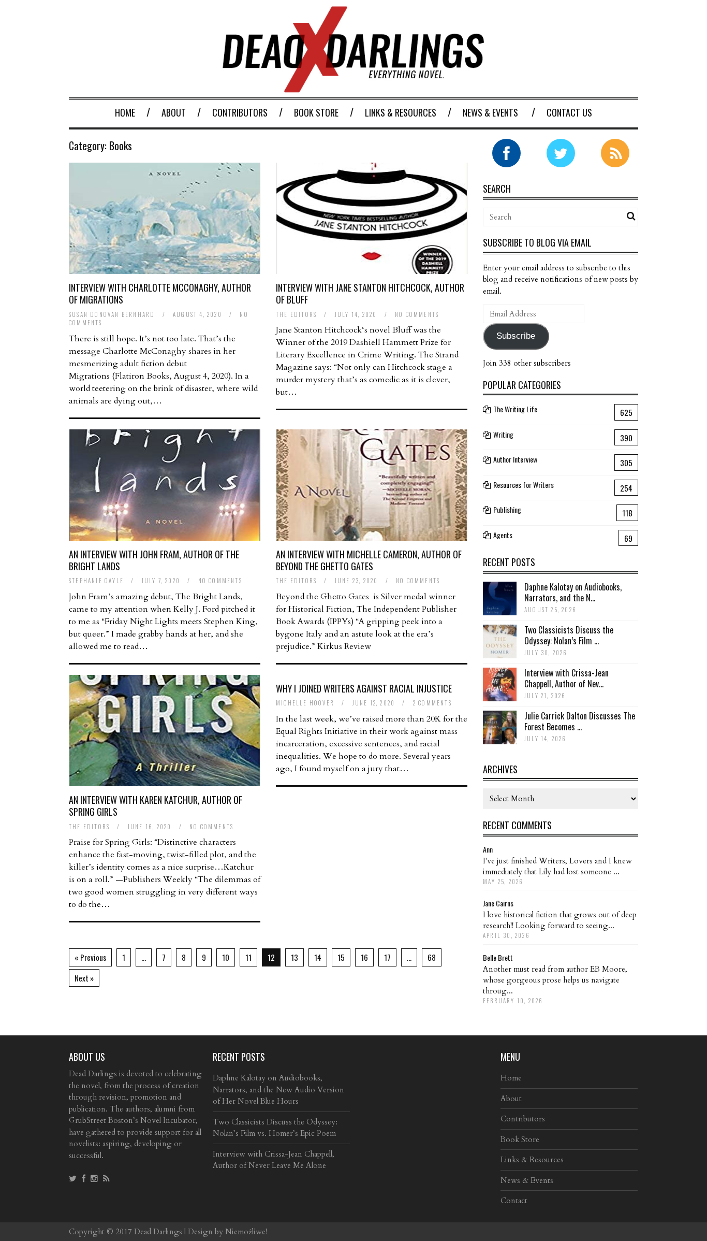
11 (248, 957)
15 (341, 957)
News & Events (490, 112)
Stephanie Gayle (96, 580)
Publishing (507, 509)
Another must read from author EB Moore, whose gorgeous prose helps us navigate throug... (555, 980)
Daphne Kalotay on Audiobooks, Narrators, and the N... (573, 592)
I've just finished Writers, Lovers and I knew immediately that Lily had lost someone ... (557, 866)
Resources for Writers (523, 484)
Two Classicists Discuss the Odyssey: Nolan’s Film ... (568, 635)
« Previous (90, 957)
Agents (502, 534)
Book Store (316, 112)
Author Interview (515, 459)
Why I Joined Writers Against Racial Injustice (364, 688)
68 (432, 957)
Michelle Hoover (305, 703)
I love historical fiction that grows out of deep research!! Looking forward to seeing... (560, 920)
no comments (417, 314)
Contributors (240, 112)
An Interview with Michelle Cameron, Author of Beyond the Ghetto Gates (369, 560)
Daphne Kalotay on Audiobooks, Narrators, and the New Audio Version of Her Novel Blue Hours (278, 1089)
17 (387, 957)
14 (317, 957)
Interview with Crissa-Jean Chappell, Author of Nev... (566, 678)
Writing (503, 434)
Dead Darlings (158, 1231)
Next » (84, 978)
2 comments (432, 703)
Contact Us (569, 112)
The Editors (296, 314)
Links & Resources (400, 112)
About (173, 112)
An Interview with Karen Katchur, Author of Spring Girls (155, 805)
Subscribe (515, 336)
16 (364, 957)
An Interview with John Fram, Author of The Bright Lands (154, 560)
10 (225, 957)
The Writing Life (515, 408)
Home (125, 112)
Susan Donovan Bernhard (112, 314)
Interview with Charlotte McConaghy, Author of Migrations (160, 293)
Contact (513, 1200)
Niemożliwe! (246, 1231)
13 (294, 957)
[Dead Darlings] (353, 87)
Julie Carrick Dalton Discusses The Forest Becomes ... (579, 721)
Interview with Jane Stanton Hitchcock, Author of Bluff (370, 293)
